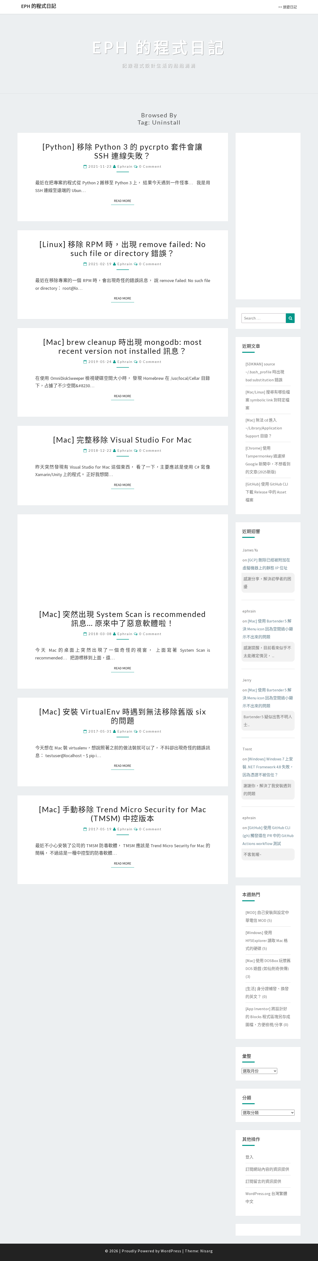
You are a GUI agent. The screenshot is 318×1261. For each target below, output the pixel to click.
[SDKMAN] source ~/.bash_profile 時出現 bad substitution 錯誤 (264, 371)
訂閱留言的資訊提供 (263, 1181)
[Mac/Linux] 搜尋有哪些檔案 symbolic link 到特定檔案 (267, 399)
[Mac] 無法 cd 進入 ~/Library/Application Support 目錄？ (263, 428)
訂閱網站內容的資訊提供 (267, 1169)
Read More (124, 200)
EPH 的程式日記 (38, 6)
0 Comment (150, 166)
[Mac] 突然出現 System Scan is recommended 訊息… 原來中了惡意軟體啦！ (122, 618)
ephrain (125, 166)
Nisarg (206, 1250)
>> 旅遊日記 (287, 7)
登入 (249, 1157)
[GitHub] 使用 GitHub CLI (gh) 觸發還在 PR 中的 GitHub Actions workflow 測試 (268, 835)
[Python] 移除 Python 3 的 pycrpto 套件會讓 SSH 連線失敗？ (122, 151)
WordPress (171, 1250)
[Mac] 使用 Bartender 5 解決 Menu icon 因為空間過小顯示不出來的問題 (267, 628)
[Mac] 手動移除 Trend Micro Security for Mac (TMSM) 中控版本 (122, 814)
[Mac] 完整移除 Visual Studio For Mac (122, 439)
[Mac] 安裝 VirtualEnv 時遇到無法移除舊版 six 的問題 (122, 716)
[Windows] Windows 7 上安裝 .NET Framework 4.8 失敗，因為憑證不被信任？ (268, 766)
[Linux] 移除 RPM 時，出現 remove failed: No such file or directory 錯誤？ (123, 249)
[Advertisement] (268, 215)
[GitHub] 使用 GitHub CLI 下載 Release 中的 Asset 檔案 (266, 492)
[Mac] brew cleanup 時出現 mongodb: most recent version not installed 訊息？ (122, 346)
